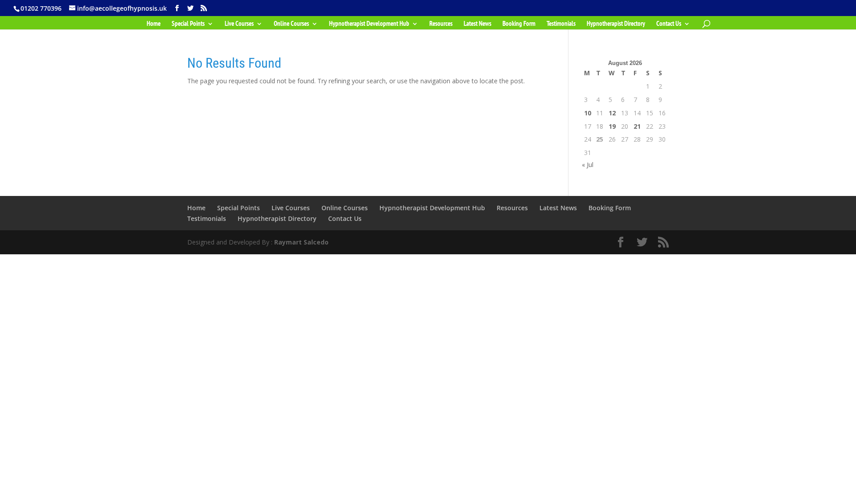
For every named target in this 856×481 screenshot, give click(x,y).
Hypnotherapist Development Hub (369, 24)
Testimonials (561, 24)
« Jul (587, 164)
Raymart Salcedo (301, 242)
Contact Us (668, 24)
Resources (441, 24)
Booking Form (518, 24)
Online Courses (291, 24)
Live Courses (239, 24)
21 (637, 126)
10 (587, 113)
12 (612, 113)
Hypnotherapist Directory (616, 24)
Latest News (477, 24)
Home (153, 24)
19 (612, 126)
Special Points (188, 24)
